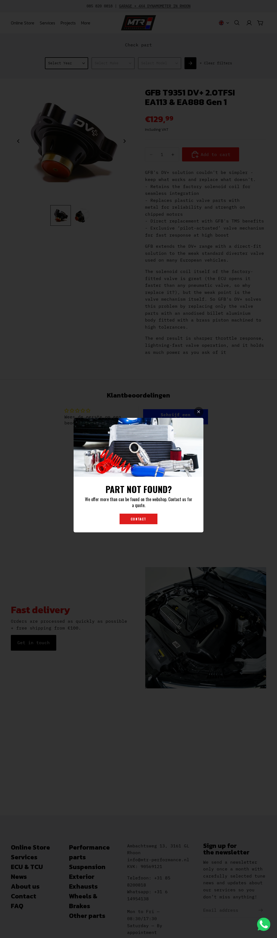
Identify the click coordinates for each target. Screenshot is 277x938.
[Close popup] (198, 411)
